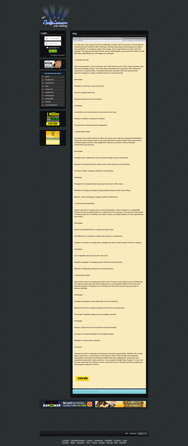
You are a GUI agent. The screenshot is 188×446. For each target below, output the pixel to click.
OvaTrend (117, 440)
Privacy (94, 443)
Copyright (122, 443)
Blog (116, 443)
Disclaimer (80, 443)
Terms (88, 443)
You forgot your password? (57, 55)
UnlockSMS (108, 440)
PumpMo (66, 440)
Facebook (65, 443)
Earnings (102, 443)
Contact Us (133, 433)
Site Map (110, 443)
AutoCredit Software (78, 440)
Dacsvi (125, 440)
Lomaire (90, 440)
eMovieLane (98, 440)
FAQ (127, 433)
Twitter (72, 443)
